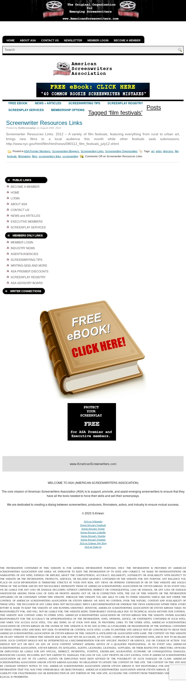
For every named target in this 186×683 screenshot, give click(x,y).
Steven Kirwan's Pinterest (93, 539)
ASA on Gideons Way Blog (93, 543)
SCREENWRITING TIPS (84, 103)
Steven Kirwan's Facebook (93, 525)
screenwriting (70, 156)
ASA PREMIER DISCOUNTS (29, 271)
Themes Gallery (63, 476)
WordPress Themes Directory (161, 476)
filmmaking (24, 156)
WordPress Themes (100, 476)
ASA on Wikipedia (93, 521)
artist (159, 151)
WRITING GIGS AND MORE (29, 265)
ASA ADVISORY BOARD (27, 283)
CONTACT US (50, 40)
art (152, 151)
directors (168, 151)
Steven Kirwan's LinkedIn (93, 532)
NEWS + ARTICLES (48, 103)
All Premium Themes (126, 476)
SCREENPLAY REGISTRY (125, 103)
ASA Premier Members (37, 151)
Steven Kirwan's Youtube (93, 536)
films (34, 156)
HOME (11, 40)
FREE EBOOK (18, 103)
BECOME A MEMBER (127, 40)
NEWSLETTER (73, 40)
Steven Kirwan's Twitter (93, 528)
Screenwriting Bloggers (65, 151)
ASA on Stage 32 (93, 547)
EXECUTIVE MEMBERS (27, 221)
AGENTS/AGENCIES (24, 254)
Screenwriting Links (92, 151)
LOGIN (15, 198)
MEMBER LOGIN (97, 40)
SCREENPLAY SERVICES (26, 110)
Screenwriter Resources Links (44, 123)
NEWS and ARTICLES (25, 215)
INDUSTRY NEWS (23, 248)
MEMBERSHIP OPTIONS (68, 110)
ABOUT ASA (28, 40)
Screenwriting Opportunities (121, 151)
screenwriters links (50, 156)
